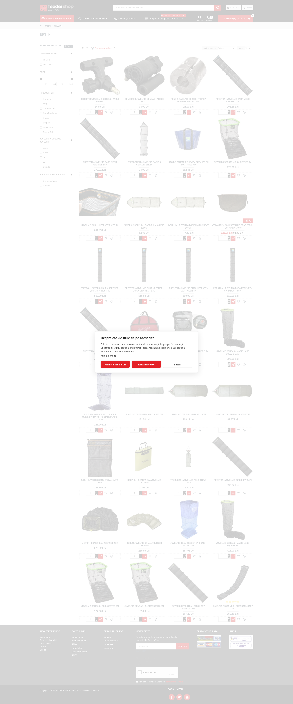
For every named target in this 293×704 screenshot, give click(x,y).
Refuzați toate (146, 364)
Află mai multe (108, 355)
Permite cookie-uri (115, 364)
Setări (177, 364)
